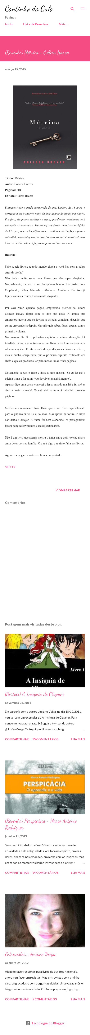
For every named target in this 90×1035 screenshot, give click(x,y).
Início (9, 24)
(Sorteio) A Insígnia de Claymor (34, 694)
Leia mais (78, 739)
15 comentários (45, 739)
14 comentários (45, 872)
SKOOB (10, 467)
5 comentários (44, 999)
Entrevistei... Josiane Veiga (30, 954)
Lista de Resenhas (35, 24)
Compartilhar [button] (68, 490)
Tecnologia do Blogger (47, 1023)
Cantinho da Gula (29, 8)
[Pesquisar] (72, 7)
